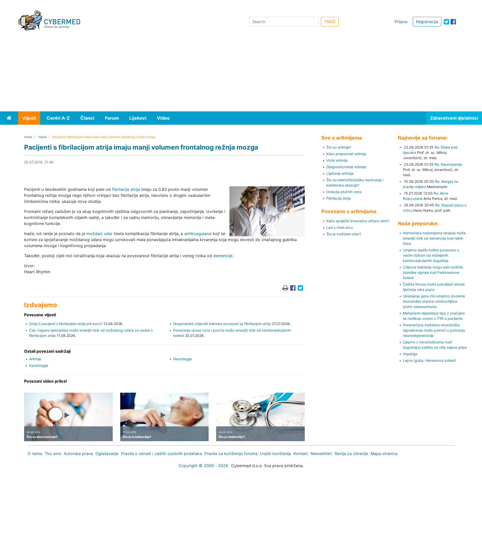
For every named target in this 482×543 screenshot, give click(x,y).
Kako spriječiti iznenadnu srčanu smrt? (357, 221)
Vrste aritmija (337, 160)
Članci (87, 118)
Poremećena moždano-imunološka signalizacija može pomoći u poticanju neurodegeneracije (434, 330)
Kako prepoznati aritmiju (346, 154)
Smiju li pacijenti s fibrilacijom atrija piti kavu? (65, 324)
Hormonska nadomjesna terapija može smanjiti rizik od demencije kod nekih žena (434, 238)
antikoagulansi (198, 233)
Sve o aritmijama (341, 138)
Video (163, 118)
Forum (112, 118)
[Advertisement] (241, 73)
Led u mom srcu (339, 227)
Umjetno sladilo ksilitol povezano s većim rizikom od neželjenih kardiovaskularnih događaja (431, 255)
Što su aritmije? (338, 147)
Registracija (427, 21)
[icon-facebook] (453, 22)
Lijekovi (137, 118)
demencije (222, 255)
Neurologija (182, 359)
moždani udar (99, 233)
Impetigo (410, 354)
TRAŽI (329, 21)
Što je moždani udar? (343, 234)
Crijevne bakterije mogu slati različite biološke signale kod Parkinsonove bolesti (433, 272)
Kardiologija (38, 365)
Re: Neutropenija (448, 164)
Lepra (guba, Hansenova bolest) (429, 360)
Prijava (401, 21)
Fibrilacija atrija (338, 198)
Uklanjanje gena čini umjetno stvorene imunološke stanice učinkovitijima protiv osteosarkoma (434, 301)
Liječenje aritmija (339, 173)
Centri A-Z (58, 118)
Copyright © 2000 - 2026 (203, 465)
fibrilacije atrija (126, 189)
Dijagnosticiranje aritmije (346, 167)
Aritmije (35, 359)
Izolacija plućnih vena (344, 192)
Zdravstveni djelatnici (454, 118)
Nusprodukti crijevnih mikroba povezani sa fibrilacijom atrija (222, 324)
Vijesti (29, 118)
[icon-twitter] (446, 22)
